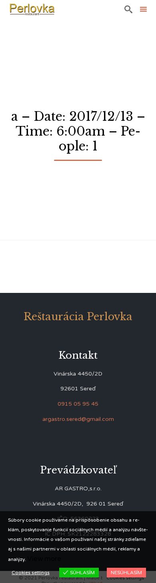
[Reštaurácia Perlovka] (32, 9)
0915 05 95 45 (78, 403)
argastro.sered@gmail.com (78, 419)
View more (44, 559)
